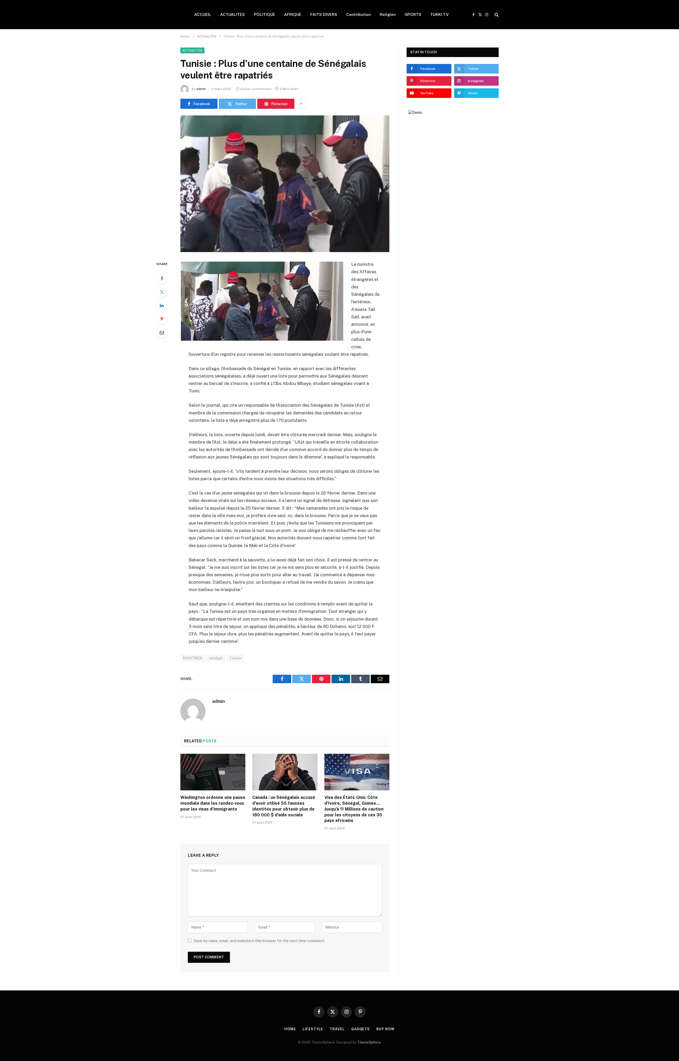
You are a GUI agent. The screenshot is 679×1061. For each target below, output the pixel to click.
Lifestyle (313, 1029)
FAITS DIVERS (323, 14)
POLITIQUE (264, 14)
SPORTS (413, 14)
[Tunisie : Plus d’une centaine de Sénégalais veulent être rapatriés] (284, 183)
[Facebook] (161, 278)
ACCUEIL (202, 14)
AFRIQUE (292, 14)
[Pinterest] (161, 319)
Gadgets (360, 1029)
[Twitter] (161, 292)
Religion (388, 14)
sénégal (216, 658)
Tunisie (235, 658)
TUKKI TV (439, 14)
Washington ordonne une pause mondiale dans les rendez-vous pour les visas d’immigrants (212, 803)
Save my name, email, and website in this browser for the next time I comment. (259, 941)
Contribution (358, 14)
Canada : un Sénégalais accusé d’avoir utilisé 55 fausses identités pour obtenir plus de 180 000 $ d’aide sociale (283, 806)
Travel (337, 1029)
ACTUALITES (232, 14)
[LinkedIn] (161, 305)
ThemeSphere (369, 1042)
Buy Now (385, 1029)
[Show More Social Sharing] (301, 104)
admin (201, 89)
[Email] (161, 332)
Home (290, 1029)
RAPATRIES (192, 658)
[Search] (496, 15)
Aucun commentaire (256, 89)
